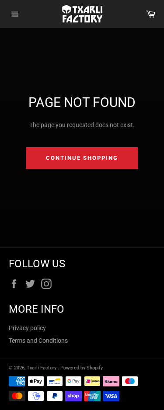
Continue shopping (82, 158)
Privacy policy (27, 327)
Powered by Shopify (81, 368)
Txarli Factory (42, 368)
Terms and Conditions (38, 340)
